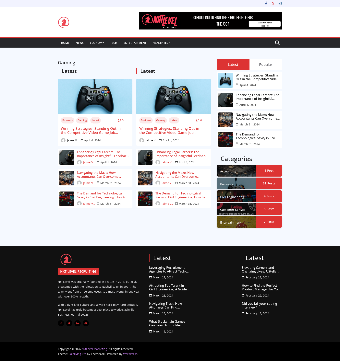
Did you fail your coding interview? (259, 305)
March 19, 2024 (163, 331)
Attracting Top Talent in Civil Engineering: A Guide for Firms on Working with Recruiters (168, 287)
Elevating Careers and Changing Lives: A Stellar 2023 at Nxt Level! (260, 269)
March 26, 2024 (163, 295)
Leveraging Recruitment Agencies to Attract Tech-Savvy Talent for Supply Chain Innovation (167, 269)
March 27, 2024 (163, 277)
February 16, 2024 (257, 313)
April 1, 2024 (108, 162)
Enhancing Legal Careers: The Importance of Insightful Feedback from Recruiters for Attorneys (102, 154)
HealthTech (162, 43)
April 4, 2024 (92, 140)
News (80, 43)
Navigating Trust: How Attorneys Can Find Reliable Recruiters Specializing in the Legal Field (166, 305)
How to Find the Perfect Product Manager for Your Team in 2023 (261, 287)
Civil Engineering (232, 197)
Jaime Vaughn (73, 140)
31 (269, 183)
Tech (113, 43)
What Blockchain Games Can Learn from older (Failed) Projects (167, 323)
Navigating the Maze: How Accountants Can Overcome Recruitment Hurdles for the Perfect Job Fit (104, 174)
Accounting (228, 171)
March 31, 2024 (110, 183)
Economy (97, 43)
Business (67, 120)
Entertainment (135, 43)
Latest (95, 120)
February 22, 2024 (257, 277)
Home (65, 43)
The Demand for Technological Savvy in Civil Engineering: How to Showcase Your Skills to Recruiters (102, 195)
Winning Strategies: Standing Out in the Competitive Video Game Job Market (91, 130)
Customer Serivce (233, 210)
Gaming (82, 120)
